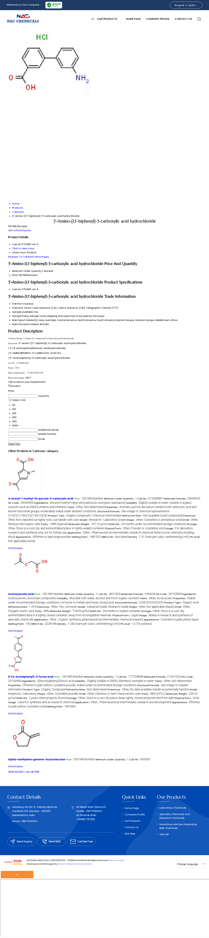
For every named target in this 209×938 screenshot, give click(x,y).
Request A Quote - (186, 5)
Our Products (107, 19)
